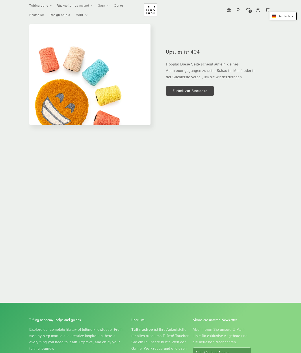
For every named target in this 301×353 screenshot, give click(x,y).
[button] (40, 5)
